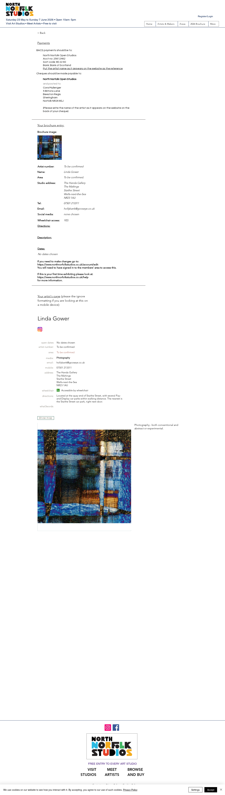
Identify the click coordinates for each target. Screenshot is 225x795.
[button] (183, 24)
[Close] (221, 789)
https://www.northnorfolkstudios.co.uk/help (62, 277)
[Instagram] (108, 727)
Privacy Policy (130, 789)
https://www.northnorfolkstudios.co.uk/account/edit (67, 264)
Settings (195, 789)
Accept (210, 789)
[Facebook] (116, 727)
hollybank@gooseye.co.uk (79, 208)
